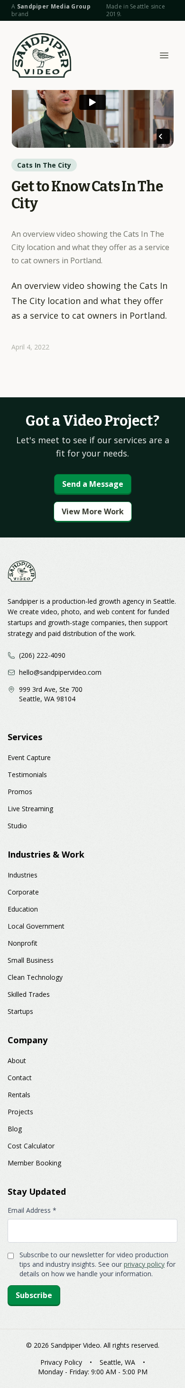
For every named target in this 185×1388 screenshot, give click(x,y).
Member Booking (34, 1162)
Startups (20, 1011)
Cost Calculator (31, 1145)
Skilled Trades (29, 994)
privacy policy (144, 1264)
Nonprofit (22, 943)
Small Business (31, 960)
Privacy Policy (61, 1362)
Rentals (19, 1094)
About (17, 1060)
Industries (22, 874)
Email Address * (32, 1210)
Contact (20, 1077)
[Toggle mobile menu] (164, 55)
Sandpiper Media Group (54, 6)
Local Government (36, 926)
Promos (20, 791)
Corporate (23, 891)
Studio (17, 825)
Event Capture (29, 757)
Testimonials (27, 774)
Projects (20, 1111)
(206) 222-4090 (42, 655)
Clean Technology (35, 977)
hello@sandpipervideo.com (60, 672)
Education (23, 908)
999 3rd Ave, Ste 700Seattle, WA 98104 (51, 694)
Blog (15, 1128)
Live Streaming (30, 808)
